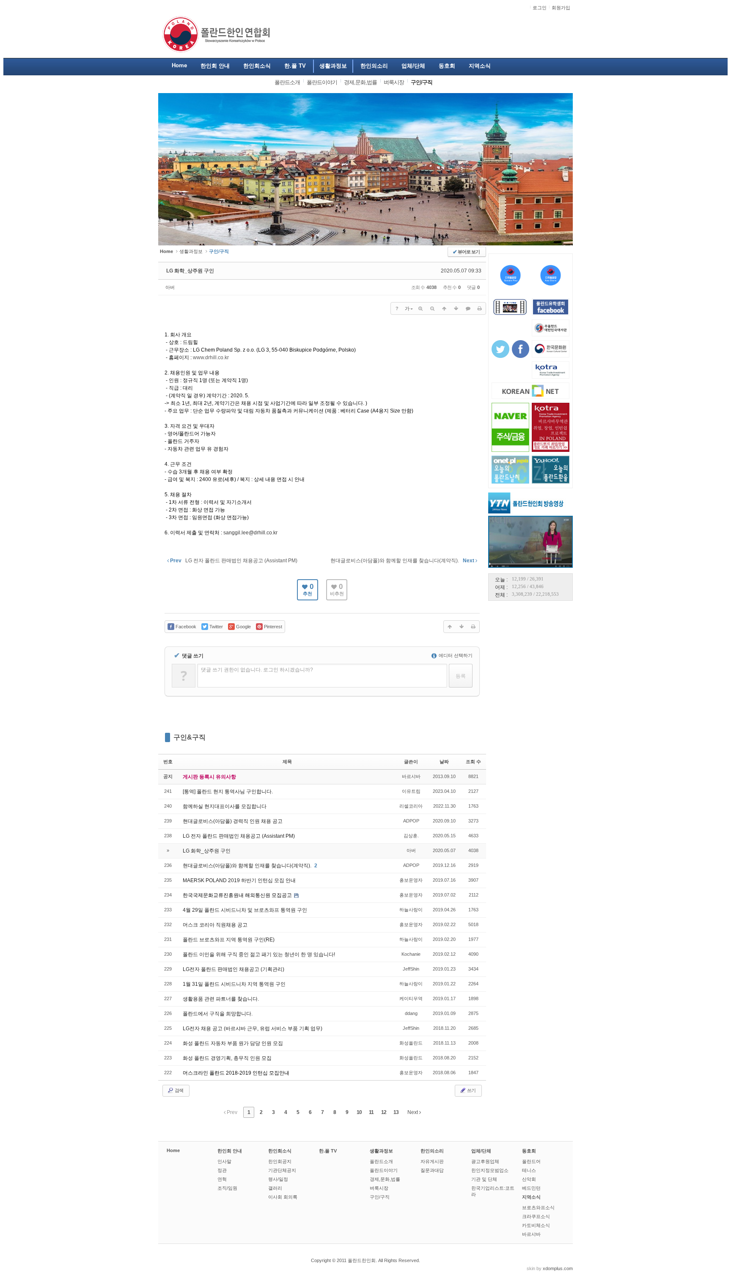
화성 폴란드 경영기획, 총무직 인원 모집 (227, 1058)
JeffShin (411, 968)
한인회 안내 (229, 1150)
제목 (287, 761)
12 (383, 1112)
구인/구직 (380, 1196)
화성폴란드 (411, 1042)
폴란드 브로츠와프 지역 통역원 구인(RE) (229, 940)
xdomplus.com (558, 1268)
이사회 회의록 (282, 1196)
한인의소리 (432, 1150)
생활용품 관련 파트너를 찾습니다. (221, 999)
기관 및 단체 (484, 1179)
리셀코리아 (411, 806)
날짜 (444, 761)
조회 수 (473, 761)
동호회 (529, 1150)
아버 (170, 287)
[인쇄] (480, 308)
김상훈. (411, 835)
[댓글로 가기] (468, 308)
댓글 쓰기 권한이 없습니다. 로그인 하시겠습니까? (257, 670)
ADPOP (411, 820)
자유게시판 (432, 1161)
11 (371, 1112)
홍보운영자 (411, 880)
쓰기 (470, 1090)
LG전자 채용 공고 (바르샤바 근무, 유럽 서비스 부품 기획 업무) (252, 1028)
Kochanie (410, 954)
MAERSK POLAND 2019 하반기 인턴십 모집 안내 (239, 880)
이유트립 (411, 791)
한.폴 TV (328, 1150)
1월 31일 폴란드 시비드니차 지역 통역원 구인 (234, 984)
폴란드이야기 (384, 1170)
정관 (222, 1170)
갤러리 (275, 1188)
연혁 (222, 1179)
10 (359, 1112)
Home (173, 1150)
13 (395, 1112)
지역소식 (531, 1196)
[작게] (432, 308)
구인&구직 (189, 737)
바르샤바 (411, 776)
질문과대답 (432, 1170)
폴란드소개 (381, 1161)
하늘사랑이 (411, 909)
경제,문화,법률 (385, 1179)
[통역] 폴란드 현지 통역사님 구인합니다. (228, 792)
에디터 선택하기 (455, 655)
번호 (168, 761)
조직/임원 (227, 1188)
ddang (411, 1013)
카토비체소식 (536, 1225)
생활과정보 (191, 251)
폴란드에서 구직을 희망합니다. (218, 1014)
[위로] (444, 308)
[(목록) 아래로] (456, 308)
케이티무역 (411, 998)
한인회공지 (279, 1161)
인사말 (224, 1161)
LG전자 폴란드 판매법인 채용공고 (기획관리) (233, 969)
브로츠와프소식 (538, 1207)
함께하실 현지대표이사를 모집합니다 (225, 806)
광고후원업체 (485, 1161)
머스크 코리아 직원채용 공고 (215, 925)
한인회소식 (279, 1150)
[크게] (420, 308)
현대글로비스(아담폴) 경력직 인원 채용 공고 (233, 821)
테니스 (529, 1170)
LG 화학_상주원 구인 (190, 271)
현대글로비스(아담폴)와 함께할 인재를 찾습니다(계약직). (248, 866)
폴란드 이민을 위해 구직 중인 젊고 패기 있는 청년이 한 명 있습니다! (259, 954)
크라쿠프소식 (536, 1216)
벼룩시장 (379, 1188)
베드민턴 (531, 1188)
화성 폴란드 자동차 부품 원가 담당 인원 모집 (233, 1043)
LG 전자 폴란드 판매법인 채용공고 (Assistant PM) (239, 836)
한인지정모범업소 (489, 1170)
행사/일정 (278, 1179)
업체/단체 (481, 1150)
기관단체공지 (282, 1170)
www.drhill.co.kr (211, 357)
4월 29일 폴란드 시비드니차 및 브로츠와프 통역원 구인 (245, 910)
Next (413, 1112)
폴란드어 (531, 1161)
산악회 (529, 1179)
